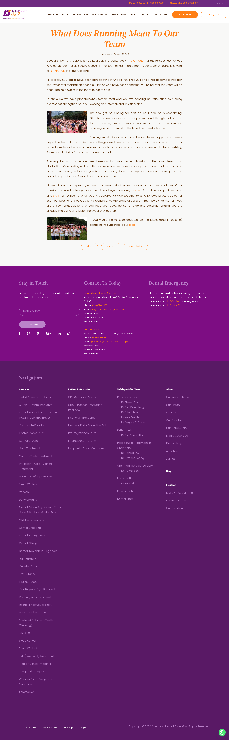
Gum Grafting (28, 559)
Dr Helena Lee (130, 453)
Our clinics (135, 246)
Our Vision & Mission (179, 397)
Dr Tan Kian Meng (132, 407)
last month (137, 61)
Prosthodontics (127, 397)
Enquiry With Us (176, 500)
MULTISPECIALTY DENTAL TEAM (109, 15)
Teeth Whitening (29, 484)
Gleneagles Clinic (93, 330)
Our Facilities (174, 420)
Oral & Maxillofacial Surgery (135, 466)
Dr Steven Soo (130, 402)
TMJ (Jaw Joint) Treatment (36, 656)
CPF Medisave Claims (82, 397)
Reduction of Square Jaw (35, 476)
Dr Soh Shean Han (133, 435)
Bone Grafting (28, 500)
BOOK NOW (185, 15)
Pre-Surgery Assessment (35, 597)
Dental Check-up (30, 528)
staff (56, 196)
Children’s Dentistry (31, 520)
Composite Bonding (32, 425)
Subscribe (32, 325)
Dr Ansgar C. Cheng (134, 422)
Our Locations (175, 508)
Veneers (24, 492)
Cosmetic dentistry (31, 433)
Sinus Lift (24, 633)
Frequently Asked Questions (86, 448)
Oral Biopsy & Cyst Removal (37, 589)
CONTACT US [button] (159, 15)
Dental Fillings (28, 543)
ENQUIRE (214, 15)
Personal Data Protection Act (87, 425)
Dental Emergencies (32, 535)
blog (132, 225)
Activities (172, 451)
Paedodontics (126, 491)
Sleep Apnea (27, 641)
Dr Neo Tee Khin (131, 417)
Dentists (137, 190)
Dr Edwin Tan (129, 412)
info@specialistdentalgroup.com (107, 310)
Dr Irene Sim (128, 483)
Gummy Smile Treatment (35, 456)
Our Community (176, 428)
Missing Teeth (28, 582)
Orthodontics (125, 430)
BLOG (145, 15)
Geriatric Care (28, 566)
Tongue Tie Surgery (31, 671)
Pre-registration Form (82, 433)
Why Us (171, 412)
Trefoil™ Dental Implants (35, 397)
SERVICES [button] (53, 15)
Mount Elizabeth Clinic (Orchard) (100, 293)
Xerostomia (26, 692)
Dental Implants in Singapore (38, 551)
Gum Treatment (29, 448)
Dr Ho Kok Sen (130, 471)
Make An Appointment (181, 493)
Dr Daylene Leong (132, 458)
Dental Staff (125, 499)
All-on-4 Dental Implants (35, 405)
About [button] (134, 15)
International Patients (82, 441)
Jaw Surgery (27, 574)
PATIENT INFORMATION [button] (75, 15)
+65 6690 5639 (99, 338)
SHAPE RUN (58, 71)
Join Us (170, 459)
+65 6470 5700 (172, 305)
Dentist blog (174, 443)
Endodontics (125, 478)
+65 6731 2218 (172, 301)
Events (111, 246)
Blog (89, 246)
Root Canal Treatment (34, 612)
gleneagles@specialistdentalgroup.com (111, 342)
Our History (173, 405)
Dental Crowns (28, 441)
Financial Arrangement (83, 418)
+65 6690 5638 (99, 305)
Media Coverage (177, 436)
